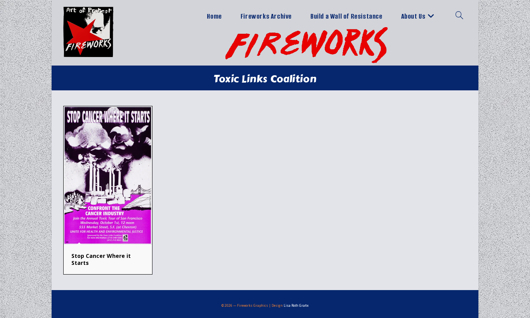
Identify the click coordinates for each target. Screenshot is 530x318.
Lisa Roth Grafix (296, 305)
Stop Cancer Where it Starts (101, 259)
